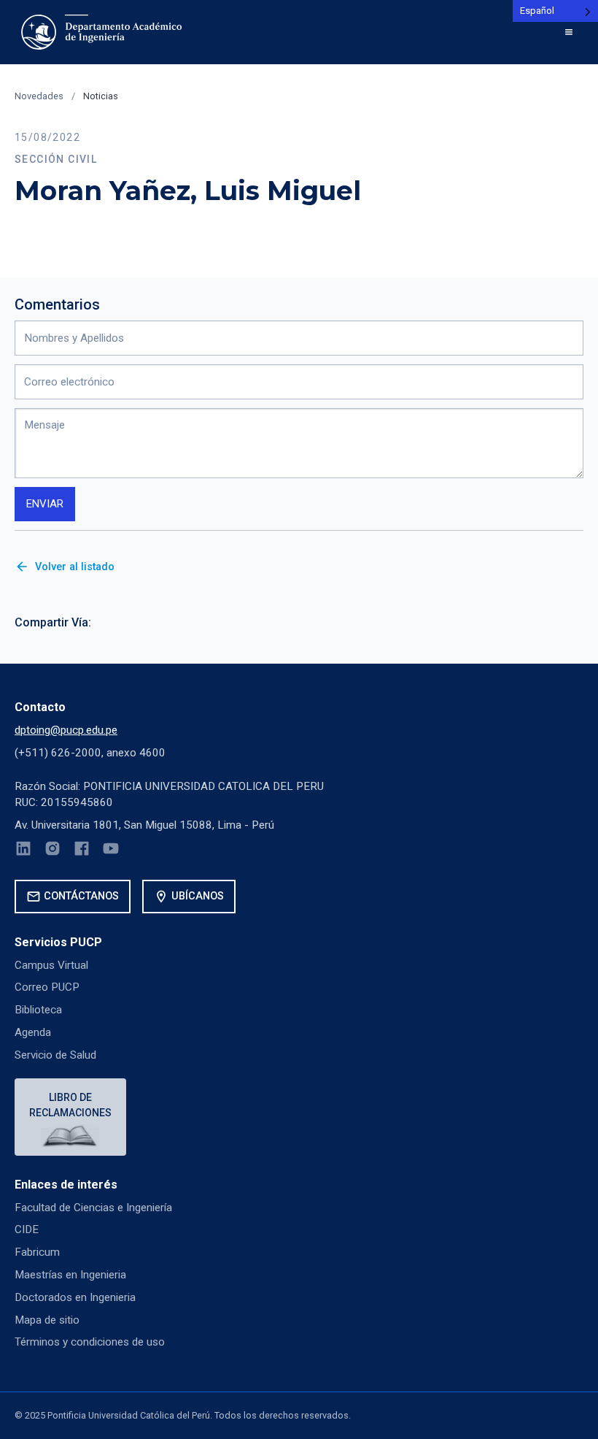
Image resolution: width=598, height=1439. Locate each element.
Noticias (100, 96)
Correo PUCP (47, 987)
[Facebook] (81, 851)
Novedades (39, 96)
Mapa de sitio (47, 1320)
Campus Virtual (51, 965)
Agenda (33, 1032)
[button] (568, 32)
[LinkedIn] (23, 851)
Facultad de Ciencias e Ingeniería (93, 1207)
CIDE (27, 1229)
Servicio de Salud (55, 1055)
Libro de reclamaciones (70, 1104)
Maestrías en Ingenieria (70, 1274)
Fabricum (37, 1252)
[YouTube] (111, 851)
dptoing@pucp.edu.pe (66, 730)
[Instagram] (52, 851)
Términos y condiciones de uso (90, 1341)
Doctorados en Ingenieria (75, 1297)
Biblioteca (38, 1009)
